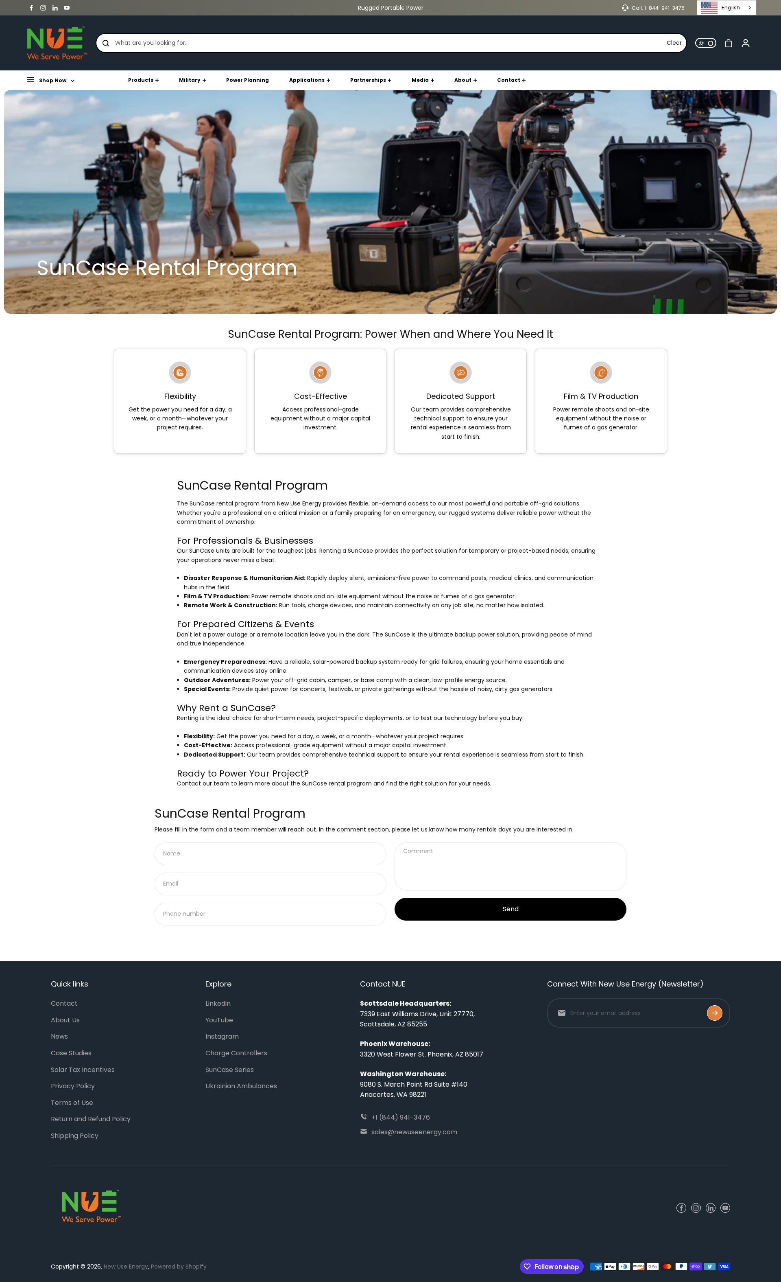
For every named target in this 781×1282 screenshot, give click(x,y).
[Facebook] (31, 8)
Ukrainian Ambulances (241, 1086)
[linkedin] (55, 8)
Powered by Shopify (179, 1266)
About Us (65, 1020)
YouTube (219, 1020)
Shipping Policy (74, 1135)
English (731, 7)
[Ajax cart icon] (728, 43)
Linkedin (218, 1003)
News (59, 1036)
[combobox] (727, 7)
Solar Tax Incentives (83, 1069)
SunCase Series (229, 1069)
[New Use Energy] (56, 42)
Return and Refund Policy (91, 1119)
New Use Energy (126, 1266)
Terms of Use (72, 1102)
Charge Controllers (236, 1053)
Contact (64, 1003)
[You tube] (67, 8)
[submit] (714, 1013)
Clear (674, 43)
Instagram (222, 1036)
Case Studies (71, 1053)
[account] (746, 43)
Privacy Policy (73, 1086)
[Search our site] (105, 43)
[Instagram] (43, 8)
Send (511, 909)
